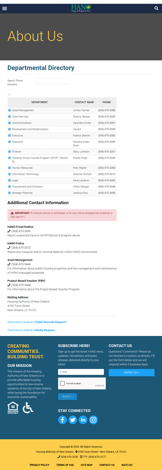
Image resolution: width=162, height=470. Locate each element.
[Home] (81, 8)
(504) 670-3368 (106, 167)
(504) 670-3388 (106, 110)
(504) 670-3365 (106, 116)
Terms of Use (65, 465)
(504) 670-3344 (106, 157)
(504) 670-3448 (106, 186)
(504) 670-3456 (106, 192)
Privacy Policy (39, 465)
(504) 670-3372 (21, 247)
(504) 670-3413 (106, 174)
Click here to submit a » (37, 322)
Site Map (86, 465)
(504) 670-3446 (21, 264)
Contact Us (130, 372)
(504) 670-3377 (97, 456)
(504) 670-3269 (106, 141)
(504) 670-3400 (106, 180)
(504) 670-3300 (69, 456)
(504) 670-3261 (106, 151)
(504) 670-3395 (21, 231)
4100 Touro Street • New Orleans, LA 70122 (102, 451)
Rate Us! (127, 465)
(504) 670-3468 (21, 285)
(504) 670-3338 (106, 129)
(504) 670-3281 (106, 122)
